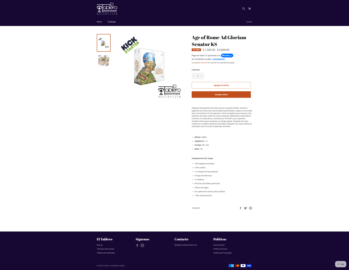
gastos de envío (201, 63)
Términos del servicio (105, 249)
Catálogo (112, 22)
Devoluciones (219, 245)
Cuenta (249, 22)
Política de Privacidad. (222, 253)
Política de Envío (220, 249)
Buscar (100, 245)
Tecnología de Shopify (117, 266)
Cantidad (196, 70)
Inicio (99, 22)
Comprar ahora (221, 94)
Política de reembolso (106, 253)
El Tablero (105, 266)
